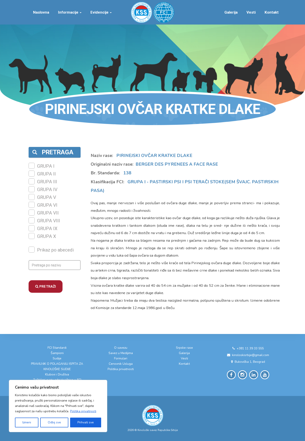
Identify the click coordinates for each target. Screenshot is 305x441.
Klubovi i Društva (57, 374)
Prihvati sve (85, 422)
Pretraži (47, 286)
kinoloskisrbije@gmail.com (250, 355)
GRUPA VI (47, 205)
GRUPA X (46, 236)
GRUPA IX (47, 228)
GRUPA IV (47, 189)
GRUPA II (46, 174)
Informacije (68, 12)
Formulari (120, 358)
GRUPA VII (48, 213)
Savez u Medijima (121, 353)
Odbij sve (54, 422)
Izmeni (26, 422)
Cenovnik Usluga (121, 364)
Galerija (231, 12)
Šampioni (57, 353)
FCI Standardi (57, 348)
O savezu (120, 348)
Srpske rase (184, 348)
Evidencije (99, 12)
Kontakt (272, 12)
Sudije (57, 358)
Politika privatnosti (83, 411)
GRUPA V (46, 197)
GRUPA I (45, 166)
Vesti (251, 12)
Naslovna (41, 12)
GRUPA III (47, 181)
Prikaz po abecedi (55, 250)
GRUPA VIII (48, 220)
